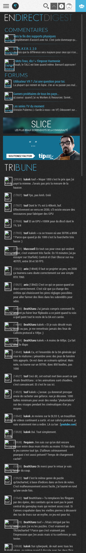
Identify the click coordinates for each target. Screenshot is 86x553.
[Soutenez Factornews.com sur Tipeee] (41, 159)
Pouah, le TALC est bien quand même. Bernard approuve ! (44, 64)
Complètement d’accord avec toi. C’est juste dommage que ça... (45, 39)
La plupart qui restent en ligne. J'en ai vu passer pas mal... (45, 85)
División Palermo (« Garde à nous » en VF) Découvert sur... (45, 109)
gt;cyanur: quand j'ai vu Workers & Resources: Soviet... (42, 97)
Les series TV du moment (28, 106)
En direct (24, 17)
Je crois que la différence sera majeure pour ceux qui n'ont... (45, 52)
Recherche (46, 6)
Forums (16, 75)
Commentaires (26, 29)
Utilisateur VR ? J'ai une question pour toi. (39, 81)
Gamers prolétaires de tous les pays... (36, 94)
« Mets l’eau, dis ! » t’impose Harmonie (36, 61)
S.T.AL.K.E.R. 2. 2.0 (24, 48)
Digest (58, 17)
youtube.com (68, 424)
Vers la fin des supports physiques (34, 36)
